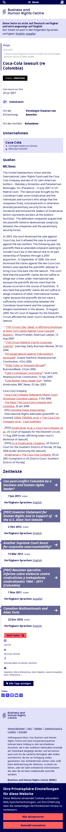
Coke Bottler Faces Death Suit (23, 380)
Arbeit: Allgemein (38, 672)
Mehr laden (13, 635)
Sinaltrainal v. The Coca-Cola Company (27, 454)
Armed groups (14, 675)
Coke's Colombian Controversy (23, 373)
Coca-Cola (7, 645)
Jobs (29, 728)
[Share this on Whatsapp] (3, 695)
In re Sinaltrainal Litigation (28, 443)
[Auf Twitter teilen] (7, 695)
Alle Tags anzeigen (20, 683)
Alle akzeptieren (33, 816)
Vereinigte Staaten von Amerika (15, 663)
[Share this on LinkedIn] (12, 695)
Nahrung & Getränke (12, 654)
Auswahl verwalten (33, 825)
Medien (38, 728)
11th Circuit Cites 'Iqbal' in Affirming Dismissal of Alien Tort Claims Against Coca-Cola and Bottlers (32, 330)
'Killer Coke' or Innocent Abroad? (25, 365)
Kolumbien (33, 663)
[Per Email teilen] (21, 695)
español (31, 33)
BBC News (9, 166)
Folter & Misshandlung (22, 672)
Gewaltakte (8, 672)
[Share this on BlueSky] (16, 695)
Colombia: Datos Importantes (27, 410)
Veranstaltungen (16, 728)
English (20, 33)
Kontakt (23, 731)
